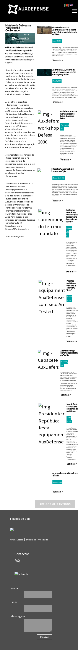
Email (14, 602)
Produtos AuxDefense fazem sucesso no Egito (63, 170)
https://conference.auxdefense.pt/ (20, 239)
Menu (67, 2)
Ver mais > (58, 60)
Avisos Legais (16, 539)
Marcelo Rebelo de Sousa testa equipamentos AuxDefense (72, 408)
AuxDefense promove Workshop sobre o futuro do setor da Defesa (68, 115)
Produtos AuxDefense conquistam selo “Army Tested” (71, 285)
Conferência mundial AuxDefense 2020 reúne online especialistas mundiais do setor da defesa (64, 31)
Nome (14, 588)
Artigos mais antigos (55, 504)
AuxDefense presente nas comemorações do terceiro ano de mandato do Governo (72, 216)
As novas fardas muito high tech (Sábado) (65, 474)
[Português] (66, 5)
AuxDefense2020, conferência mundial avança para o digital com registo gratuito (64, 72)
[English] (71, 5)
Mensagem (18, 616)
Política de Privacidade (37, 539)
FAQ (17, 561)
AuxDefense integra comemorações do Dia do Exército (69, 353)
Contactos (22, 554)
